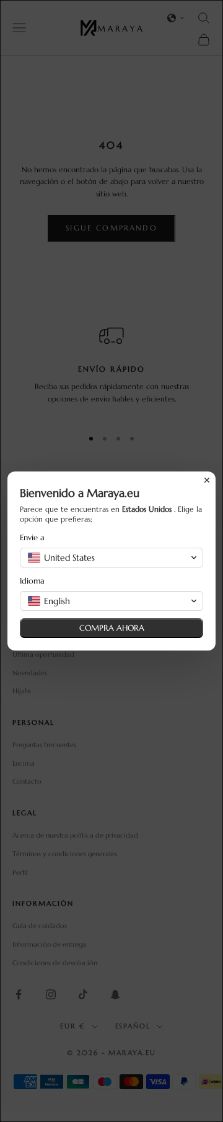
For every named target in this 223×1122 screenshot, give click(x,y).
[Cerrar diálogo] (207, 480)
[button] (111, 558)
